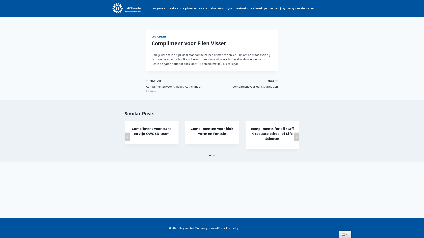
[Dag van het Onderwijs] (129, 8)
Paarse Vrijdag (277, 8)
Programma (159, 8)
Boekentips (242, 8)
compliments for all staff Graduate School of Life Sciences (272, 133)
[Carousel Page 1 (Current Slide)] (210, 155)
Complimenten (188, 8)
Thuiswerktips (259, 8)
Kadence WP (247, 228)
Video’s (203, 8)
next (296, 137)
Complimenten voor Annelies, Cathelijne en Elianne (174, 86)
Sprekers (173, 8)
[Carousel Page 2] (214, 155)
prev (127, 137)
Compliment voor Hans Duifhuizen (255, 83)
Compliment (159, 36)
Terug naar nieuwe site (301, 8)
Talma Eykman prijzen (221, 8)
